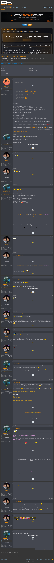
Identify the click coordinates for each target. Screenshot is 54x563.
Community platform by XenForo (27, 561)
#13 (52, 360)
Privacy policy (41, 559)
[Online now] (6, 140)
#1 (52, 78)
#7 (52, 252)
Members (24, 7)
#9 (52, 295)
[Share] (50, 79)
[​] (33, 85)
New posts (3, 9)
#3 (52, 152)
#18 (52, 515)
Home (3, 7)
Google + (22, 94)
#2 (52, 134)
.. (33, 148)
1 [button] (31, 66)
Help (46, 559)
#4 (52, 168)
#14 (52, 379)
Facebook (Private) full (26, 91)
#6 (52, 236)
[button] (20, 7)
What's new (15, 7)
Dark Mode (4, 559)
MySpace (22, 98)
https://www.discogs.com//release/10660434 (33, 412)
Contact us (28, 559)
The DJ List (23, 90)
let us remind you (34, 127)
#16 (52, 482)
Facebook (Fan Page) (25, 93)
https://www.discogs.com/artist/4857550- (24, 214)
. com (21, 95)
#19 (52, 530)
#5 (52, 184)
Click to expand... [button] (32, 266)
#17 (52, 498)
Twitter (22, 97)
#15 (52, 425)
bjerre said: (16, 187)
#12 (52, 345)
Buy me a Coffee (24, 131)
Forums (9, 7)
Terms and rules (34, 559)
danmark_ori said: (18, 255)
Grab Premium (17, 131)
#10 (52, 311)
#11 (52, 329)
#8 (52, 277)
